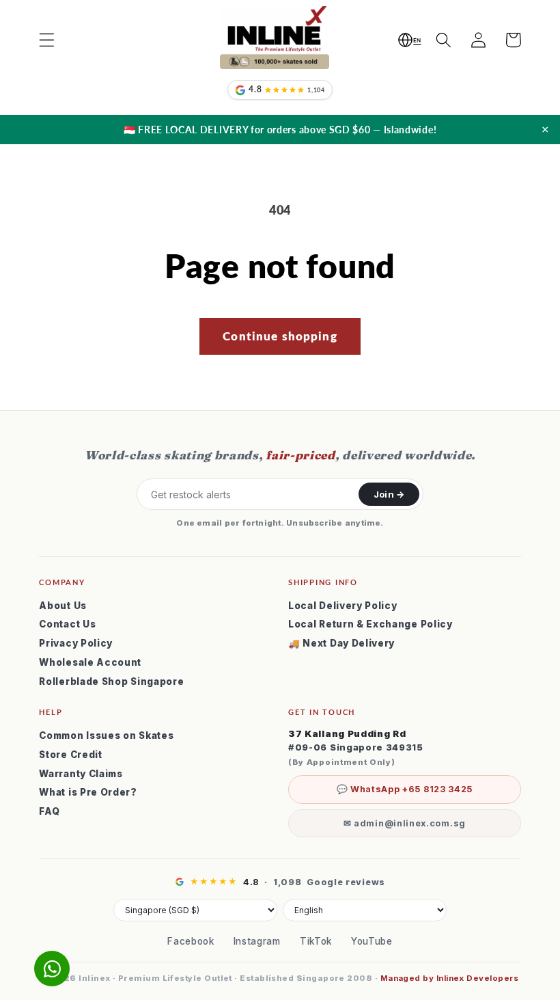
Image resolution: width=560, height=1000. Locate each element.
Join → (389, 494)
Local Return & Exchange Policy (370, 624)
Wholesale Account (90, 662)
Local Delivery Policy (342, 605)
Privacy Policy (76, 643)
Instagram (257, 941)
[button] (47, 40)
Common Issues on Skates (106, 735)
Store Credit (70, 754)
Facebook (190, 941)
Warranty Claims (80, 773)
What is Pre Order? (88, 792)
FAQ (49, 811)
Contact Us (67, 624)
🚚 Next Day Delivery (341, 643)
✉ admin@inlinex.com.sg (405, 823)
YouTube (372, 941)
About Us (63, 605)
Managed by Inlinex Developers (449, 978)
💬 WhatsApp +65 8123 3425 (405, 789)
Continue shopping (280, 336)
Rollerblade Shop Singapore (111, 681)
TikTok (316, 941)
